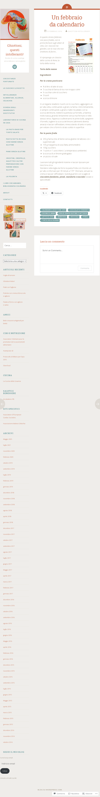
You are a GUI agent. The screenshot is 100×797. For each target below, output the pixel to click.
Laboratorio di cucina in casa (14, 121)
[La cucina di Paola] (10, 229)
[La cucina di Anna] (10, 212)
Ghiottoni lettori (9, 281)
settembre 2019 (9, 469)
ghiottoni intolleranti (79, 31)
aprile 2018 (7, 516)
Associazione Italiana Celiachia (14, 423)
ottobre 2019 (7, 463)
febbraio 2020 (8, 457)
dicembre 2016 (8, 599)
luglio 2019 (7, 475)
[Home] (14, 67)
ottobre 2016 (7, 611)
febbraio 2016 (8, 653)
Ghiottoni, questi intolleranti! (15, 50)
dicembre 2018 (8, 493)
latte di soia (47, 217)
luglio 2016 (7, 629)
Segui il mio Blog (13, 752)
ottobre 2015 (7, 677)
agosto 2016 (7, 623)
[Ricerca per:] (13, 245)
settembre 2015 (9, 683)
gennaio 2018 (8, 522)
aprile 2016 (7, 647)
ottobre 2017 (7, 540)
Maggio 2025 (7, 439)
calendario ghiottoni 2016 (53, 210)
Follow (5, 771)
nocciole (75, 217)
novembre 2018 (9, 498)
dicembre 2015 (8, 665)
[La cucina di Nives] (20, 220)
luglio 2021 (7, 445)
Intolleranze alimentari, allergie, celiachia (13, 98)
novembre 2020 (9, 451)
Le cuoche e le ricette (14, 88)
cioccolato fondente (79, 210)
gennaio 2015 (8, 724)
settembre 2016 (9, 617)
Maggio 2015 (7, 700)
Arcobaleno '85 (8, 399)
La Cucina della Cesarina (12, 381)
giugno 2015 (7, 695)
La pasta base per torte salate (14, 130)
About (6, 193)
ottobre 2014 (7, 742)
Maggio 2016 (7, 641)
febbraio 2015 (8, 718)
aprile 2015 (7, 706)
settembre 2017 (9, 546)
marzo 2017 (7, 582)
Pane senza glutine (15, 151)
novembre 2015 (9, 671)
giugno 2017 (7, 564)
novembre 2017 (9, 534)
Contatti (8, 199)
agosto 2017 (7, 552)
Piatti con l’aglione (9, 287)
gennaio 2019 (8, 487)
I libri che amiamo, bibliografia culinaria (14, 184)
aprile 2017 (7, 576)
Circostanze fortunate (9, 80)
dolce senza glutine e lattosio (73, 213)
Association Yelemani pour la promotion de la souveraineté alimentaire (14, 342)
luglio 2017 (7, 558)
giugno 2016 (7, 635)
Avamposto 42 (8, 351)
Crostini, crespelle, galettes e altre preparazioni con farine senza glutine (16, 164)
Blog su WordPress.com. (50, 790)
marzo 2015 (7, 712)
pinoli (86, 217)
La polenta (11, 176)
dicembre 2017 (8, 528)
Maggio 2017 (7, 570)
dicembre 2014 (8, 730)
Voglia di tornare (9, 275)
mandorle (62, 217)
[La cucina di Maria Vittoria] (8, 220)
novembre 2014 (9, 736)
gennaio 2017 (8, 594)
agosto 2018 (7, 510)
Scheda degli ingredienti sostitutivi (9, 110)
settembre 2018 (9, 504)
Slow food (6, 365)
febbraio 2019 (8, 481)
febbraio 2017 (8, 588)
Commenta (84, 268)
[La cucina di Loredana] (20, 212)
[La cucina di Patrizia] (20, 229)
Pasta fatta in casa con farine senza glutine (16, 142)
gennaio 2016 (8, 659)
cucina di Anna (48, 213)
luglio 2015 (7, 689)
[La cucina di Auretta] (15, 237)
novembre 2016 (9, 605)
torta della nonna (50, 220)
